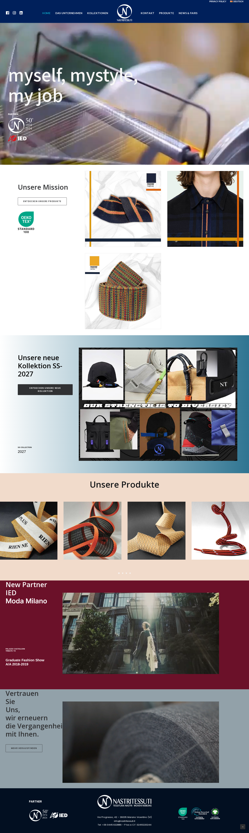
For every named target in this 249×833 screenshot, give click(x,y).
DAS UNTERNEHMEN (68, 13)
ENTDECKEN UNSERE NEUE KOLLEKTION (45, 390)
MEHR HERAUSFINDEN (24, 748)
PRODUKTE (166, 13)
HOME (46, 13)
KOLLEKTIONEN (97, 13)
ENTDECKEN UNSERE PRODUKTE (42, 201)
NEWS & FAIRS (188, 13)
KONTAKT (147, 13)
